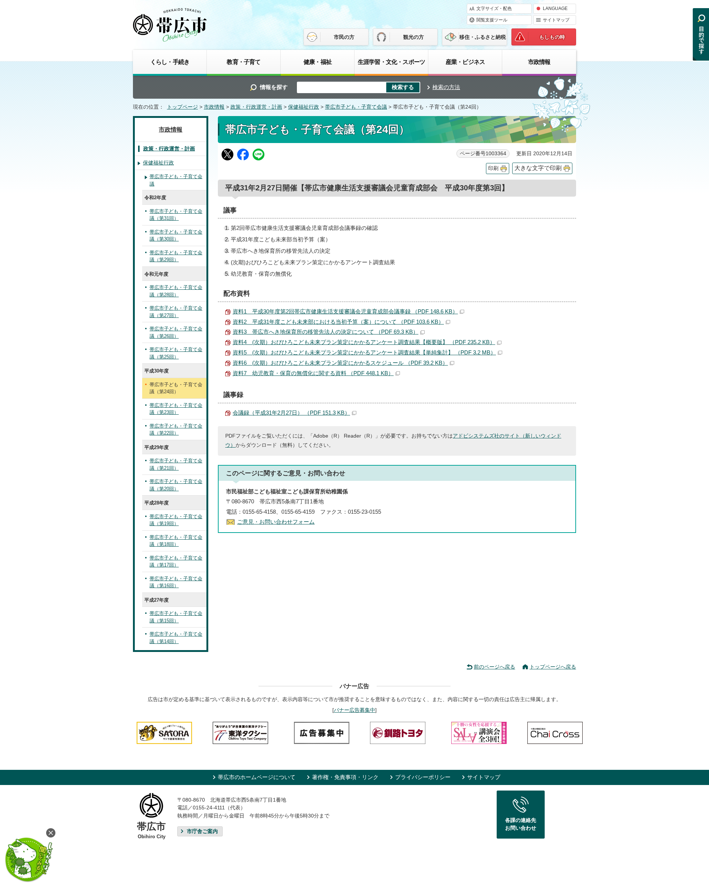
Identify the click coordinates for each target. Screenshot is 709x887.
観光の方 (413, 37)
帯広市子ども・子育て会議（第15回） (176, 617)
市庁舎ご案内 (202, 831)
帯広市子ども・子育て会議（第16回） (176, 582)
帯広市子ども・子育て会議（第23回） (176, 408)
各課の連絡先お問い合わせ (520, 824)
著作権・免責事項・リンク (345, 777)
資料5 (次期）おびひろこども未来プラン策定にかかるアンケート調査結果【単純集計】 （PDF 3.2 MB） (364, 352)
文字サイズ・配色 (494, 8)
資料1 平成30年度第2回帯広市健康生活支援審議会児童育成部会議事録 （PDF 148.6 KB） (345, 311)
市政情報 (539, 61)
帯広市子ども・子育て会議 (356, 107)
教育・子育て (243, 61)
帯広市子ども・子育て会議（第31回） (176, 214)
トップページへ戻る (553, 667)
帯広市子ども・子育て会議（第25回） (176, 353)
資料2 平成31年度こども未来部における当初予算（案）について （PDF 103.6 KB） (338, 322)
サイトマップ (556, 20)
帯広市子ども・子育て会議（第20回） (176, 485)
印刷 (493, 168)
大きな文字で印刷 (538, 168)
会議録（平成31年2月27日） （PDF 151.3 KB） (291, 412)
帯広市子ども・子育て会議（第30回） (176, 235)
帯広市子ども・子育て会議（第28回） (176, 291)
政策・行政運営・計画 (256, 107)
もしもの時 (552, 37)
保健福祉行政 (303, 107)
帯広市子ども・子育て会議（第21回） (176, 464)
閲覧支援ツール (491, 20)
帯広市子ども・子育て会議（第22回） (176, 429)
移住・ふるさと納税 (482, 37)
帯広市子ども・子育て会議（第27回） (176, 311)
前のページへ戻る (494, 667)
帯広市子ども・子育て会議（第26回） (176, 332)
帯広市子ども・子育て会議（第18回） (176, 540)
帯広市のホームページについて (256, 777)
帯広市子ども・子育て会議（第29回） (176, 256)
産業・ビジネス (465, 61)
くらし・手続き (169, 61)
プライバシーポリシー (423, 777)
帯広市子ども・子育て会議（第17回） (176, 561)
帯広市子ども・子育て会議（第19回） (176, 520)
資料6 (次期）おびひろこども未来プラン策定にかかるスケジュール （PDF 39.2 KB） (340, 363)
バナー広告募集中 (354, 710)
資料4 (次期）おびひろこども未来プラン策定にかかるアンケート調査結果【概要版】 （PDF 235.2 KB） (364, 342)
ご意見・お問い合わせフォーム (276, 522)
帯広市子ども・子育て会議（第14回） (176, 637)
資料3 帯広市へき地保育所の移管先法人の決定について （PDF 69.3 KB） (325, 332)
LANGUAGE (555, 8)
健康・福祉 (318, 61)
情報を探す (274, 87)
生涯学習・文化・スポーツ (391, 61)
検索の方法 (446, 87)
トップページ (182, 107)
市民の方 (344, 37)
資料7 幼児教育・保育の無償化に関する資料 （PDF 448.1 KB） (313, 373)
